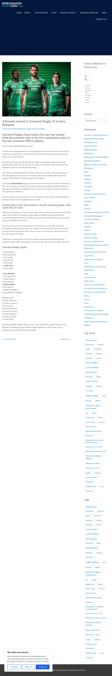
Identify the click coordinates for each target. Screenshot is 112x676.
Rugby (29, 129)
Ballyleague (88, 168)
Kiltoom (100, 417)
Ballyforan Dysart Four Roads (95, 164)
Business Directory (89, 13)
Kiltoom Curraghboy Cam (94, 241)
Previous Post (8, 339)
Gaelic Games (89, 223)
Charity (98, 358)
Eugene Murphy (92, 381)
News (27, 13)
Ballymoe (101, 344)
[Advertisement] (56, 39)
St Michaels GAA (91, 477)
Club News (88, 187)
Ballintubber (90, 344)
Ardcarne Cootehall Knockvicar (96, 135)
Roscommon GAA (93, 463)
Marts (86, 263)
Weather (87, 325)
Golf (104, 396)
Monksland (89, 435)
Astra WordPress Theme (75, 670)
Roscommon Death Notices (94, 285)
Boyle (86, 172)
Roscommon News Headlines (14, 129)
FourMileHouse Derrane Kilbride (96, 212)
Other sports (89, 281)
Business (87, 176)
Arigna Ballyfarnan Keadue (94, 139)
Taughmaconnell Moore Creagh (96, 314)
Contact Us (100, 19)
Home (19, 13)
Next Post (66, 339)
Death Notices (41, 13)
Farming (87, 209)
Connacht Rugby (92, 363)
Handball (87, 227)
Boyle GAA (97, 349)
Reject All (28, 667)
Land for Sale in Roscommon (95, 252)
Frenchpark (89, 391)
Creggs (87, 190)
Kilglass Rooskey (90, 238)
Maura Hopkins (91, 426)
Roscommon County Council (96, 451)
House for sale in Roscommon (93, 407)
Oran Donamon (90, 277)
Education (88, 201)
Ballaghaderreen (90, 150)
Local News (88, 256)
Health (86, 230)
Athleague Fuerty (90, 142)
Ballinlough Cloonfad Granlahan (96, 157)
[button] (31, 12)
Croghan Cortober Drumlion (95, 194)
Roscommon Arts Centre (94, 447)
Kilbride (94, 413)
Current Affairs (90, 198)
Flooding (99, 386)
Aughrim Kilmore (90, 146)
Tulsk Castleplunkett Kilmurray (96, 322)
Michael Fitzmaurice (94, 431)
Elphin (86, 205)
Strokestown (89, 307)
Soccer (87, 299)
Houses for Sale (67, 13)
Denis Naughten (91, 372)
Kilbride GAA (90, 417)
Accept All (42, 667)
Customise (14, 667)
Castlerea (88, 183)
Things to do (89, 318)
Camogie (87, 179)
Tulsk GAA (89, 491)
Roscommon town (92, 468)
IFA (87, 413)
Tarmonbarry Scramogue (93, 310)
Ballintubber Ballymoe (92, 161)
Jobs (104, 13)
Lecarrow (102, 422)
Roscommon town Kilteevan (95, 292)
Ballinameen (89, 153)
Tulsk (101, 486)
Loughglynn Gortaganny (93, 259)
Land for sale (90, 422)
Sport (54, 13)
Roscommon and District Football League (94, 441)
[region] (28, 660)
